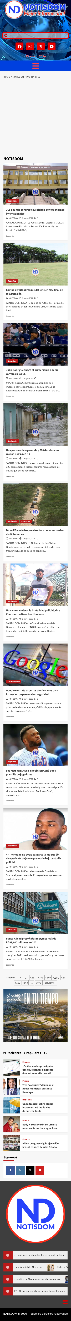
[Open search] (5, 35)
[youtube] (40, 1170)
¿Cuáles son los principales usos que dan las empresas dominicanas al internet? (37, 1069)
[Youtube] (51, 46)
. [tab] (46, 1053)
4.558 (40, 977)
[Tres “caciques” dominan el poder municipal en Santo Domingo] (11, 1086)
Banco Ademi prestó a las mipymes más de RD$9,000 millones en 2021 (31, 940)
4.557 (33, 977)
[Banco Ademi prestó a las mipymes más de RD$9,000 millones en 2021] (35, 913)
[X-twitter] (41, 46)
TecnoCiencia (14, 681)
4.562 (17, 983)
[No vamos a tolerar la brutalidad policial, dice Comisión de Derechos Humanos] (35, 584)
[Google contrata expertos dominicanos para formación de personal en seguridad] (35, 665)
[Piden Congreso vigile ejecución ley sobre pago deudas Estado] (11, 1142)
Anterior (10, 977)
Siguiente (49, 983)
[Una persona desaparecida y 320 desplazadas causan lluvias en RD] (35, 424)
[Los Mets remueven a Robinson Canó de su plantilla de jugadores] (35, 745)
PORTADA (25, 521)
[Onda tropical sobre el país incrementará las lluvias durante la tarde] (11, 1105)
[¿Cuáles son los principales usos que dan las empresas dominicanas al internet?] (11, 1067)
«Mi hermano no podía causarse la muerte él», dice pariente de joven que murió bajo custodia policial (33, 858)
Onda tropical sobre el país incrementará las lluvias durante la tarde (37, 1107)
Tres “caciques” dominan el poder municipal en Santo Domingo (38, 1088)
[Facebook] (19, 46)
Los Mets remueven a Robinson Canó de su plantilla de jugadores (31, 772)
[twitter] (30, 1170)
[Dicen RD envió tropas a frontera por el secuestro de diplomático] (35, 504)
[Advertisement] (35, 118)
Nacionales (12, 200)
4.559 (48, 977)
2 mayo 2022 (27, 218)
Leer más (10, 236)
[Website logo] (35, 9)
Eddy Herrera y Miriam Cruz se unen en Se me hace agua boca (40, 1126)
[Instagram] (30, 46)
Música (25, 1120)
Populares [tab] (33, 1053)
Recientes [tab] (13, 1053)
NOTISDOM (13, 218)
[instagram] (20, 1170)
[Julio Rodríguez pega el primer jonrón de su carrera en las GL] (35, 344)
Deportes (12, 281)
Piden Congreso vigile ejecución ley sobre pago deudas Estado (40, 1145)
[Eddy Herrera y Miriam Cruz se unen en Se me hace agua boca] (11, 1123)
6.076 (38, 983)
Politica (25, 1081)
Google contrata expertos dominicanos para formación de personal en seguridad (32, 692)
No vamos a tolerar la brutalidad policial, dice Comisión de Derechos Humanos (33, 612)
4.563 (25, 983)
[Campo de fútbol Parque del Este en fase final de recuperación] (35, 264)
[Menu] (35, 66)
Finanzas (12, 929)
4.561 (64, 977)
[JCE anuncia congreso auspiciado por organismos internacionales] (35, 184)
